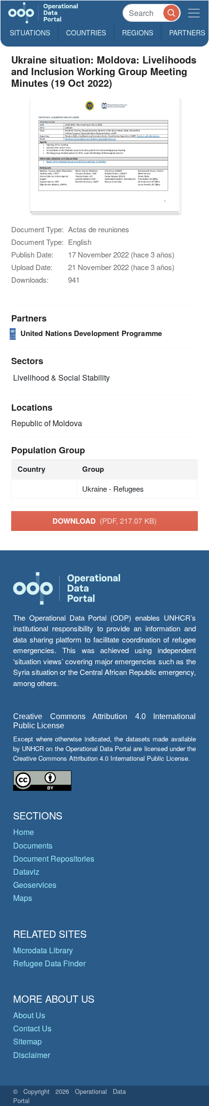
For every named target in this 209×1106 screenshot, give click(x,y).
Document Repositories (53, 858)
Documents (32, 845)
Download (104, 520)
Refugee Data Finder (49, 963)
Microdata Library (43, 950)
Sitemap (27, 1041)
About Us (29, 1015)
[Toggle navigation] (194, 13)
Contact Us (32, 1028)
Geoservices (34, 884)
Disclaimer (31, 1054)
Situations (30, 32)
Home (23, 831)
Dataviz (26, 871)
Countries (86, 32)
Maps (22, 897)
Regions (137, 32)
